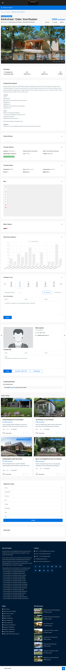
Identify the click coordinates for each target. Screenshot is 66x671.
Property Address (8, 147)
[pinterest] (35, 570)
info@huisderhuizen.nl (41, 559)
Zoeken (33, 520)
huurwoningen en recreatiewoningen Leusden (14, 575)
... (27, 426)
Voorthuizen (18, 22)
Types (6, 487)
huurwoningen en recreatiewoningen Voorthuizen (15, 598)
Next (61, 284)
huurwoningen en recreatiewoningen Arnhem (14, 593)
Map (4, 181)
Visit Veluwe (6, 609)
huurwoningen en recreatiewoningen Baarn (14, 571)
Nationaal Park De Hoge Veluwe (11, 633)
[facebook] (35, 566)
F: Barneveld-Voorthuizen (28, 22)
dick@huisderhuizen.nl (43, 335)
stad (6, 500)
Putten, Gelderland (8, 620)
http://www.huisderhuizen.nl (43, 561)
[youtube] (39, 570)
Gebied (6, 504)
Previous (5, 284)
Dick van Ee (39, 328)
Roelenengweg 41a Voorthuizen (13, 419)
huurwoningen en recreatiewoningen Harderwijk (15, 584)
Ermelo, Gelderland (8, 622)
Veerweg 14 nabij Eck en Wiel (50, 650)
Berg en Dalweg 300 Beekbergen (51, 610)
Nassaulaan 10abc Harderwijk (50, 657)
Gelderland (13, 153)
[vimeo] (43, 570)
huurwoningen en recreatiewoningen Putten (14, 578)
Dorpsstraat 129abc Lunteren (50, 630)
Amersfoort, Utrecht (8, 613)
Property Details (8, 165)
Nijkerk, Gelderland (8, 618)
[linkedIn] (56, 566)
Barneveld (12, 22)
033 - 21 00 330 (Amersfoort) (43, 553)
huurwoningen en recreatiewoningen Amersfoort (15, 570)
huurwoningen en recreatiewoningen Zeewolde (15, 586)
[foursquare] (52, 570)
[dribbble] (48, 566)
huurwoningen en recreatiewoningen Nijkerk (14, 577)
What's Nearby (7, 224)
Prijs (6, 516)
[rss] (39, 566)
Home (2, 12)
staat (6, 512)
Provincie (7, 496)
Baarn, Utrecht (7, 616)
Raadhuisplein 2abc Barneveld (12, 459)
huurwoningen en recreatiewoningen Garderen (15, 582)
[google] (52, 566)
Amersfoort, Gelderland (9, 625)
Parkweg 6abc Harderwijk (49, 644)
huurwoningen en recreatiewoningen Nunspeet (15, 587)
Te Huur (3, 16)
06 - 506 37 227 (41, 332)
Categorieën (7, 491)
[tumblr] (60, 566)
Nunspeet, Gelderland (8, 627)
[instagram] (48, 570)
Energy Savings (8, 136)
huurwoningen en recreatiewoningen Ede (13, 595)
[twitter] (43, 566)
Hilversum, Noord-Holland (9, 611)
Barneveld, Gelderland (8, 631)
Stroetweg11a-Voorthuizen (45, 419)
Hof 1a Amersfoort (48, 623)
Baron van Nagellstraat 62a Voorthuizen (49, 459)
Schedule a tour (8, 277)
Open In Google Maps (9, 156)
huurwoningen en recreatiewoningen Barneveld (15, 596)
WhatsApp (37, 371)
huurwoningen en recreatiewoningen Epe (13, 589)
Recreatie (7, 12)
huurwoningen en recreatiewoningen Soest (14, 573)
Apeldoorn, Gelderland (9, 629)
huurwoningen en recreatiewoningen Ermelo (14, 580)
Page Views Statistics (9, 237)
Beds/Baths (7, 508)
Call (21, 371)
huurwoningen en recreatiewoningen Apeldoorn (15, 591)
